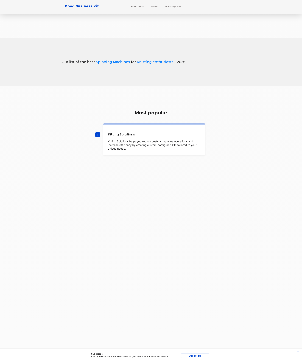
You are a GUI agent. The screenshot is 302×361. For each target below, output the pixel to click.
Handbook (137, 6)
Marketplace (173, 6)
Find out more (154, 139)
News (154, 6)
